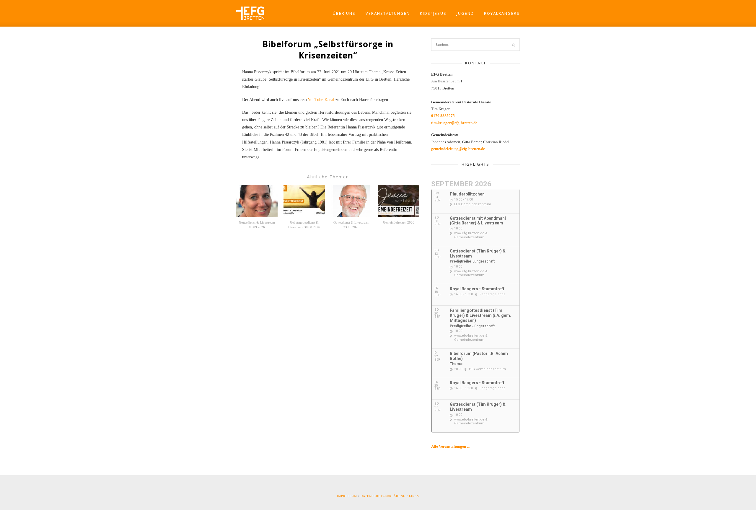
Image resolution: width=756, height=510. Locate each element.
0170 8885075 (443, 115)
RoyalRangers (502, 13)
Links (414, 496)
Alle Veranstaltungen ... (450, 446)
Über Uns (344, 13)
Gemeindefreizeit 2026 (398, 222)
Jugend (465, 13)
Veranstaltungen (388, 13)
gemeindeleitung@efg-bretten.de (458, 148)
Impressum (347, 496)
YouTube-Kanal (321, 99)
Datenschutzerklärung (383, 496)
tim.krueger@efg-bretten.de (454, 122)
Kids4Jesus (433, 13)
